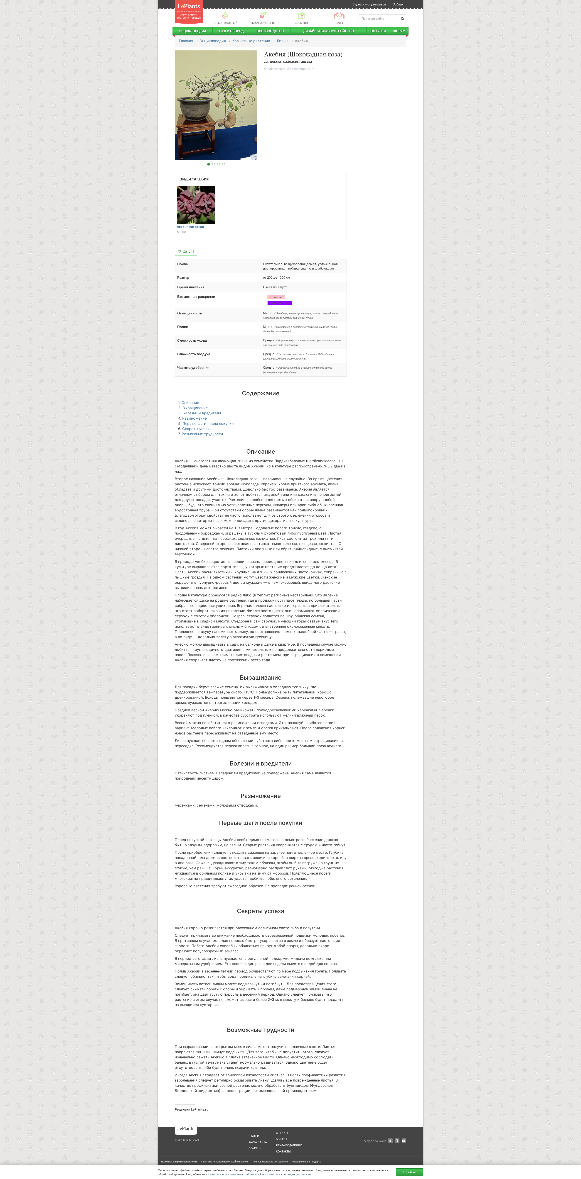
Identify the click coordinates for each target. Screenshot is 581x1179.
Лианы (282, 41)
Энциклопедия (192, 31)
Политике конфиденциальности (289, 1174)
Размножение (194, 418)
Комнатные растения (251, 41)
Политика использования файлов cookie (224, 1161)
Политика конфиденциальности (179, 1161)
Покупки (378, 31)
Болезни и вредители (201, 413)
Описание (190, 402)
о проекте (283, 1133)
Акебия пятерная (190, 226)
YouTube (404, 1140)
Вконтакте (390, 1140)
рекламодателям (289, 1145)
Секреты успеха (197, 428)
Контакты (283, 1151)
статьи (254, 1136)
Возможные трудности (202, 434)
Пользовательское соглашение (270, 1161)
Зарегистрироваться (369, 4)
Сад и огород (231, 31)
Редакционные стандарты (306, 1161)
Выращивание (195, 408)
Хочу (188, 251)
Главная (186, 41)
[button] (216, 105)
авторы (281, 1139)
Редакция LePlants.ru (192, 1109)
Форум (399, 31)
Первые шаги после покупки (208, 423)
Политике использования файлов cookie (236, 1174)
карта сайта (258, 1142)
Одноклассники (397, 1140)
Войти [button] (398, 4)
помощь (255, 1148)
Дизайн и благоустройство (328, 31)
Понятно (409, 1172)
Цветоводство (270, 31)
